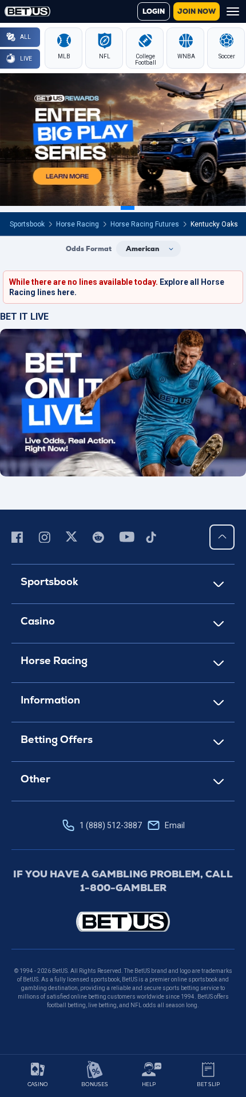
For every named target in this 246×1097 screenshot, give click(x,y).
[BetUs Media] (19, 537)
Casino (38, 620)
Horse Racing (77, 224)
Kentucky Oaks (214, 224)
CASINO (37, 1084)
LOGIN (153, 11)
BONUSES (94, 1084)
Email (175, 825)
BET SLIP (208, 1084)
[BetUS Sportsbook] (27, 11)
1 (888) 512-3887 (132, 825)
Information (50, 699)
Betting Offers (57, 739)
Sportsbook (27, 224)
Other (35, 778)
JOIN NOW (196, 11)
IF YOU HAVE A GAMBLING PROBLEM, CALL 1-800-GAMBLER (123, 881)
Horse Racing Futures (144, 224)
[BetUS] (123, 922)
